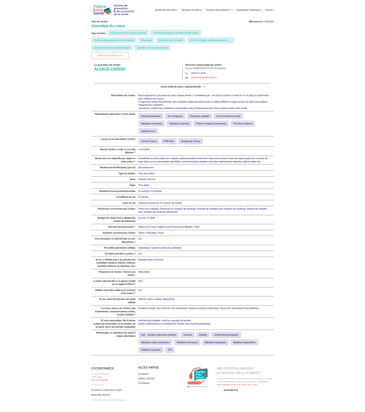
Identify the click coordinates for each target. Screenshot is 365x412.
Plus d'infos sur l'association (181, 86)
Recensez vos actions (191, 9)
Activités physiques (151, 116)
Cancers (187, 334)
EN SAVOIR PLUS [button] (231, 390)
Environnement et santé (228, 116)
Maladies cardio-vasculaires (155, 342)
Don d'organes (175, 116)
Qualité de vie (148, 131)
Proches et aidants (242, 123)
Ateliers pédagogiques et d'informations (114, 40)
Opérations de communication (152, 47)
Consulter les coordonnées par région (106, 389)
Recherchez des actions (166, 9)
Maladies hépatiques (215, 342)
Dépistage (146, 40)
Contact (268, 9)
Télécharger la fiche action (110, 55)
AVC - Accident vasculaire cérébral (158, 334)
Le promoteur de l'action (107, 64)
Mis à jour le (255, 21)
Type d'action (98, 33)
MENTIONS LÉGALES (100, 394)
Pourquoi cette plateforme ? (218, 9)
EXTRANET (143, 374)
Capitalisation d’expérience (248, 9)
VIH (170, 349)
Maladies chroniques (151, 123)
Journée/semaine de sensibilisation (112, 47)
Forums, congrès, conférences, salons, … (211, 40)
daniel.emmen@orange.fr (204, 77)
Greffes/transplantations (226, 334)
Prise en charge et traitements (211, 123)
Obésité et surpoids (179, 123)
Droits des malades (199, 116)
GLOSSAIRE (144, 383)
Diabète (203, 334)
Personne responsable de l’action (203, 64)
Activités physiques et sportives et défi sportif (175, 32)
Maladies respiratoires (244, 342)
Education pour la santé (171, 40)
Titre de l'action (99, 21)
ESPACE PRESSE (146, 378)
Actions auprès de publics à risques (128, 32)
